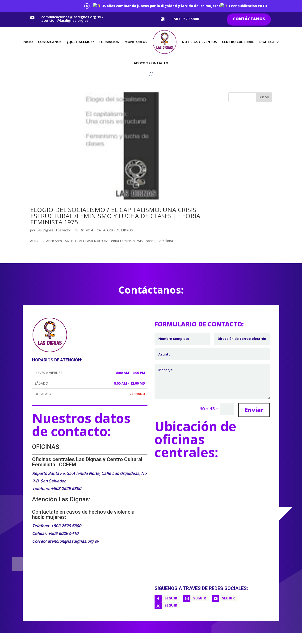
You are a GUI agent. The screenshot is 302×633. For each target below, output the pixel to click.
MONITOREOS (136, 41)
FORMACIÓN (109, 41)
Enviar (254, 410)
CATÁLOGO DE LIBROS (115, 230)
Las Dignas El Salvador (53, 230)
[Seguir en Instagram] (186, 598)
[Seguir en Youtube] (215, 598)
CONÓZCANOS (50, 41)
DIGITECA (267, 41)
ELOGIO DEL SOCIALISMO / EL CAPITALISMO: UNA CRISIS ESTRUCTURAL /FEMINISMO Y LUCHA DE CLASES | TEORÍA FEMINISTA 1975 (115, 215)
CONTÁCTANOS (249, 19)
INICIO (28, 41)
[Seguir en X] (158, 605)
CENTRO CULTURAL (238, 41)
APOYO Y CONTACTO (151, 63)
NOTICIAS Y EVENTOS (199, 41)
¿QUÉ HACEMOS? (80, 41)
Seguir (170, 598)
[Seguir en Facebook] (158, 598)
